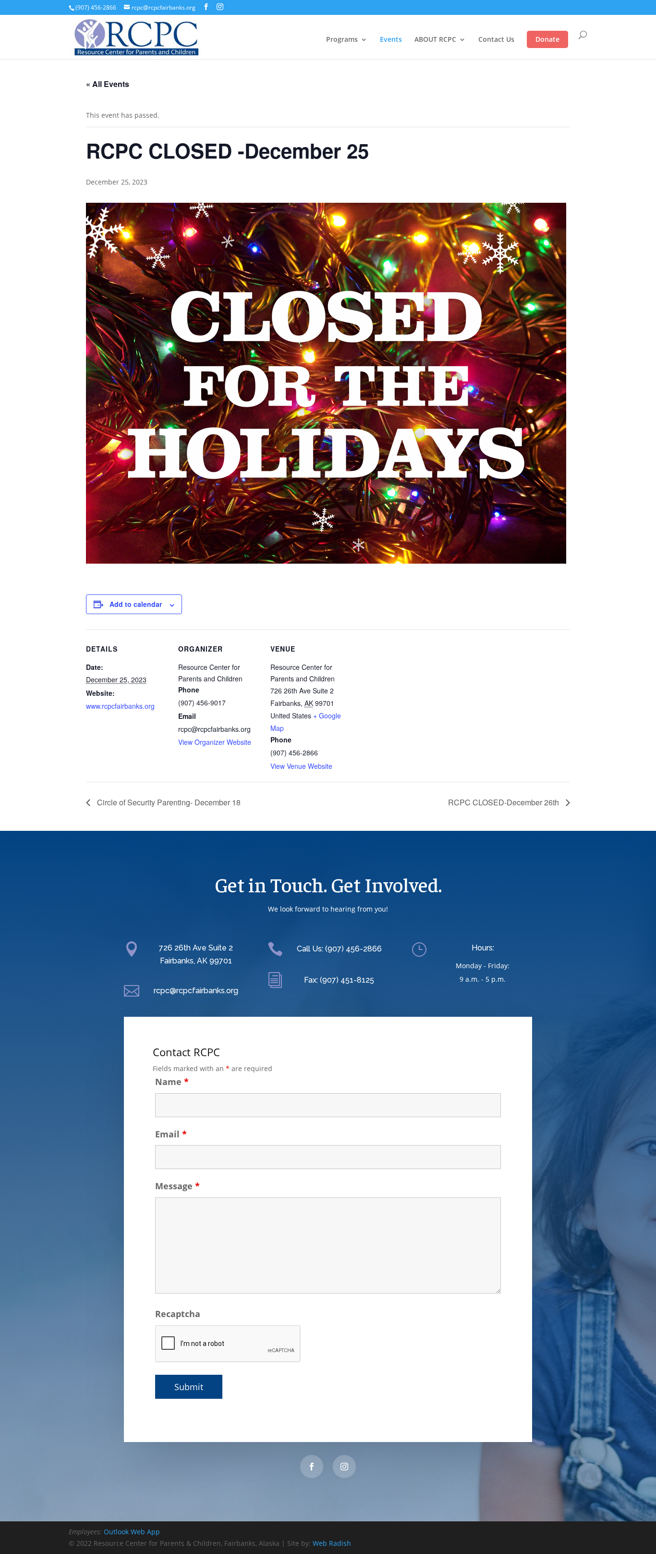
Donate (547, 39)
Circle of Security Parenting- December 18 (168, 802)
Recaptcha (177, 1314)
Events (391, 40)
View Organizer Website (214, 742)
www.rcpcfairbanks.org (120, 706)
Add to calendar (135, 604)
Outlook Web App (132, 1531)
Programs (342, 40)
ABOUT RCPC (435, 40)
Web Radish (332, 1543)
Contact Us (496, 40)
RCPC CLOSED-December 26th (504, 802)
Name (172, 1081)
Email (171, 1134)
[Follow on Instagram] (344, 1466)
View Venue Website (301, 766)
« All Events (107, 83)
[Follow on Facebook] (311, 1466)
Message (177, 1186)
